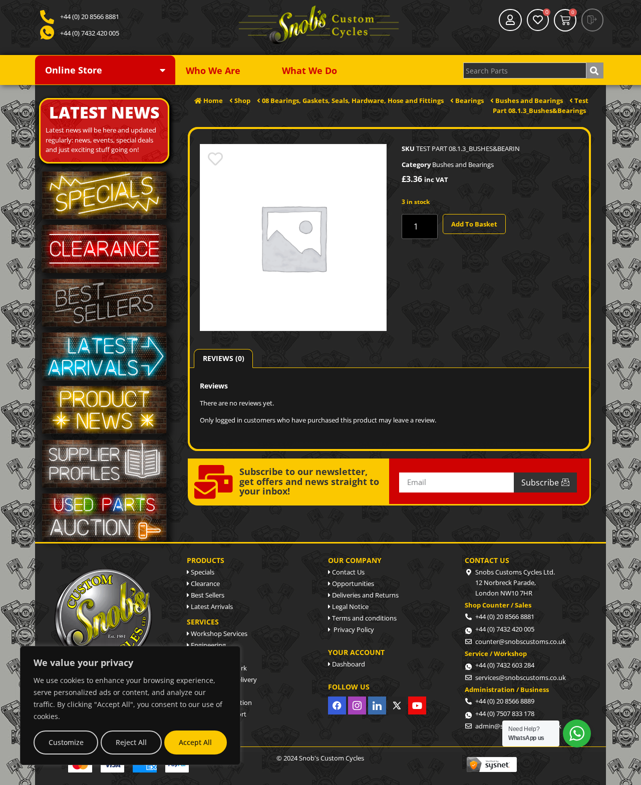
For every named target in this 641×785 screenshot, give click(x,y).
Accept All (195, 742)
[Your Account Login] (510, 20)
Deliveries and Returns (365, 595)
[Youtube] (417, 705)
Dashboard (348, 664)
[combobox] (524, 70)
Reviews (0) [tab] (223, 358)
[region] (130, 705)
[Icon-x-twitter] (397, 705)
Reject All (131, 742)
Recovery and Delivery (223, 679)
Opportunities (352, 583)
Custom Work (210, 656)
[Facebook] (337, 705)
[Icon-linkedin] (377, 705)
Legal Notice (350, 606)
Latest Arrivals (211, 606)
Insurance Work (213, 725)
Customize (66, 742)
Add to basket (474, 224)
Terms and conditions (364, 618)
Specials (201, 572)
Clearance (204, 583)
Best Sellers (206, 595)
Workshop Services (218, 633)
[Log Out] (592, 20)
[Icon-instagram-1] (357, 705)
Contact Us (348, 572)
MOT (197, 691)
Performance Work (218, 668)
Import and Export (217, 714)
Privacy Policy (352, 629)
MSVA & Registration (220, 702)
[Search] (594, 70)
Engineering (207, 645)
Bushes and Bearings (463, 164)
